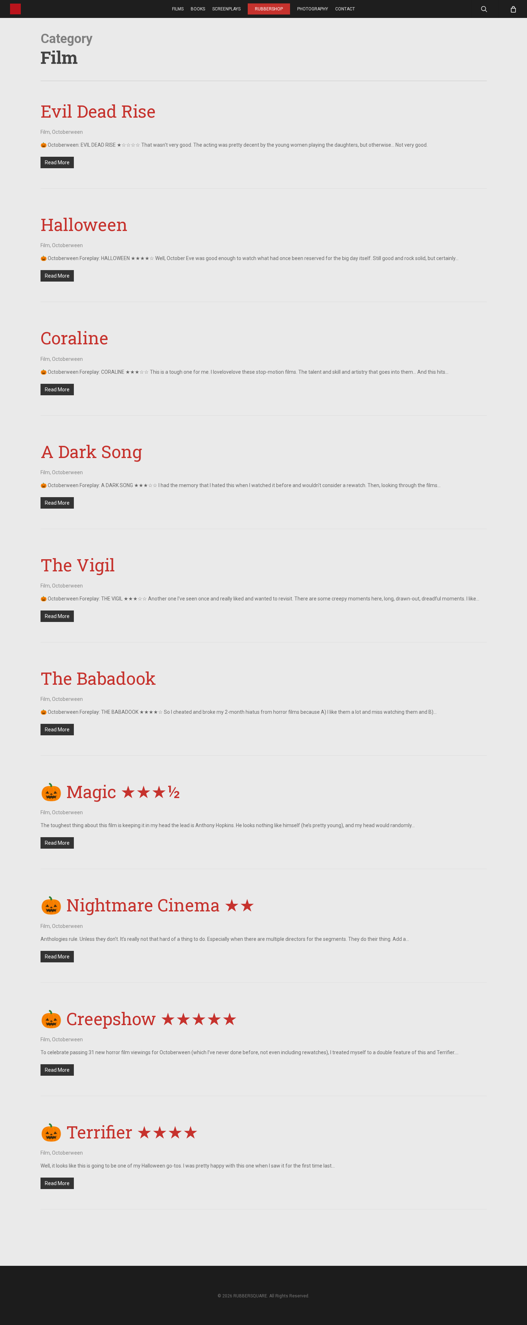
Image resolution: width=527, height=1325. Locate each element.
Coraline (74, 337)
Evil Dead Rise (98, 111)
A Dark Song (91, 451)
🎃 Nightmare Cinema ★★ (148, 904)
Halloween (84, 224)
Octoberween (67, 132)
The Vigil (78, 564)
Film (45, 132)
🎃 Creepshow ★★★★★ (139, 1018)
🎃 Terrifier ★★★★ (119, 1132)
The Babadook (98, 678)
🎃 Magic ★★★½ (110, 791)
